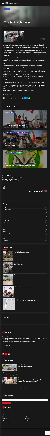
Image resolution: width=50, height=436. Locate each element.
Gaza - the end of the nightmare (21, 252)
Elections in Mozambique (7, 180)
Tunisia (24, 238)
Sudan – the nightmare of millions (12, 145)
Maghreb (7, 112)
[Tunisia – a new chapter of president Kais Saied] (25, 119)
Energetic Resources (25, 211)
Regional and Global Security (23, 132)
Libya (25, 229)
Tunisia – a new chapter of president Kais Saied (15, 125)
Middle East (7, 9)
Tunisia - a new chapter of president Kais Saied (25, 287)
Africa (7, 132)
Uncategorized (25, 240)
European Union (25, 220)
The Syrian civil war (6, 179)
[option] (25, 36)
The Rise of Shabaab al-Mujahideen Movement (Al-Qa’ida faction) (20, 165)
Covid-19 (24, 207)
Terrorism (19, 152)
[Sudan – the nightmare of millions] (25, 139)
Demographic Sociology (25, 209)
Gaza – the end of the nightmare (8, 177)
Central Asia (25, 218)
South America (25, 227)
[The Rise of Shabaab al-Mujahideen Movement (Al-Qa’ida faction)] (25, 159)
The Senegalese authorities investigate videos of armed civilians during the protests (31, 380)
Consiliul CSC (7, 98)
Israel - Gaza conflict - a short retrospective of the (27, 300)
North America (25, 224)
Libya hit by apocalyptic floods (11, 375)
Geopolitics (25, 214)
